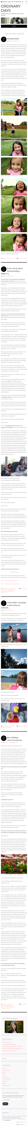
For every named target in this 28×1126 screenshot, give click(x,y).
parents (3, 1006)
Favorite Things (5, 1070)
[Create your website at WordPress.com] (14, 1)
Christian (8, 1004)
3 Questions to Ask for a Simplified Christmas (12, 1048)
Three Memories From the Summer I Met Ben (12, 1046)
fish (11, 1004)
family (3, 258)
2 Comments (24, 1004)
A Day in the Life (6, 1042)
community (10, 588)
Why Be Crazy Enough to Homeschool (9, 580)
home (8, 1005)
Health (4, 1072)
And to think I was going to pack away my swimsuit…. (13, 605)
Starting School (13, 39)
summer (9, 727)
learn (10, 589)
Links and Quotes (6, 1079)
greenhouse (4, 1005)
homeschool (8, 258)
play (2, 591)
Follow (5, 1103)
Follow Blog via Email (10, 1093)
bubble (3, 1004)
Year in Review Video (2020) (8, 1044)
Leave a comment (22, 258)
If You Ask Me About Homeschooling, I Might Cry (12, 271)
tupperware (7, 1008)
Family (12, 41)
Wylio (22, 874)
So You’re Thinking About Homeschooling (10, 584)
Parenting (4, 1081)
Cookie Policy (7, 1120)
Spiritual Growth (9, 742)
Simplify (4, 1083)
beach (6, 726)
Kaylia (2, 727)
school (13, 258)
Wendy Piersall (14, 874)
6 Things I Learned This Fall (8, 1050)
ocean (11, 1005)
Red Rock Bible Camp (8, 591)
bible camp (4, 588)
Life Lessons (5, 1076)
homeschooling (4, 589)
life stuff (13, 589)
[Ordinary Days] (14, 24)
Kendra (17, 41)
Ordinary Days (11, 8)
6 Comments (24, 588)
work (5, 592)
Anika (3, 726)
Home (3, 1074)
